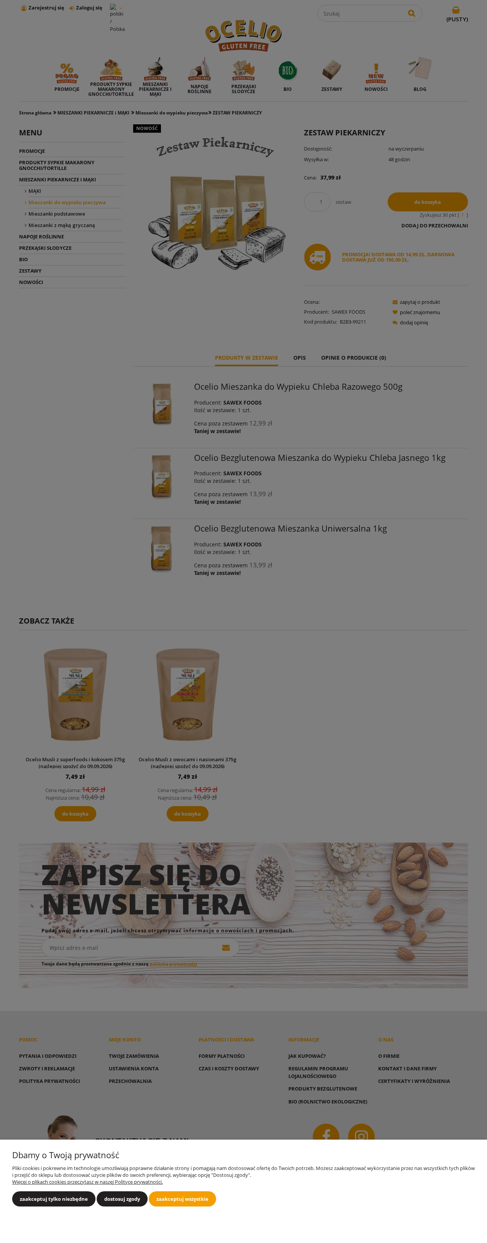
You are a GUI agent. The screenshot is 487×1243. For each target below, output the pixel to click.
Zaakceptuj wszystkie (182, 1198)
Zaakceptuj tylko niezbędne (54, 1198)
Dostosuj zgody (122, 1198)
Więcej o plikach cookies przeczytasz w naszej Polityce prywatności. (87, 1181)
